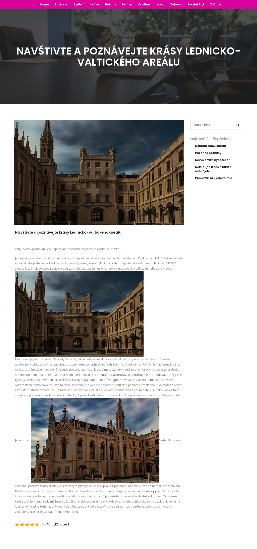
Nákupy (110, 4)
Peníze (127, 4)
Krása (94, 4)
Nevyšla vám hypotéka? (212, 160)
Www (160, 4)
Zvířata (215, 4)
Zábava (176, 4)
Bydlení (79, 4)
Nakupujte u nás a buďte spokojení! (213, 169)
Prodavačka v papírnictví (213, 178)
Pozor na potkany (208, 153)
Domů (44, 4)
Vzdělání (144, 4)
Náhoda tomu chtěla (210, 146)
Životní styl (196, 4)
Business (61, 4)
